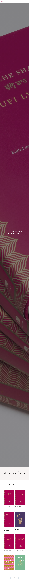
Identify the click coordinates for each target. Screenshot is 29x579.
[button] (27, 1)
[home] (7, 1)
